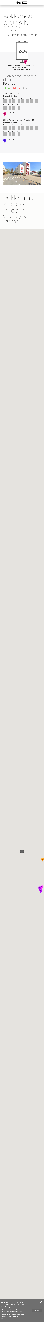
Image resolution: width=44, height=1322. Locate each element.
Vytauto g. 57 (14, 93)
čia (2, 1319)
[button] (40, 891)
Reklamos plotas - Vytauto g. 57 (21, 120)
